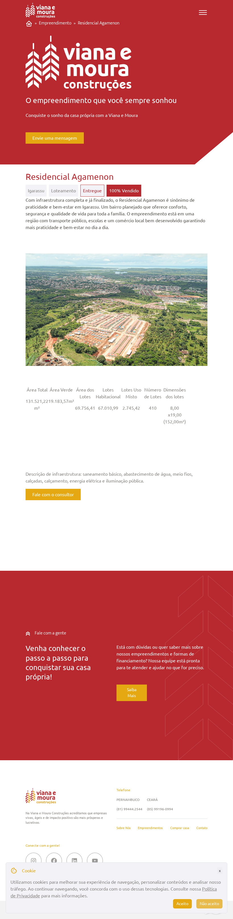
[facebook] (54, 861)
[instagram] (33, 861)
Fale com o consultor (53, 494)
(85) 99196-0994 (160, 809)
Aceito (182, 903)
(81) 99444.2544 (129, 809)
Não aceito (209, 903)
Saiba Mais (131, 692)
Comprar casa (179, 828)
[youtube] (95, 861)
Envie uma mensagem (54, 138)
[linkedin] (74, 861)
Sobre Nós (123, 828)
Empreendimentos (150, 828)
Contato (201, 828)
